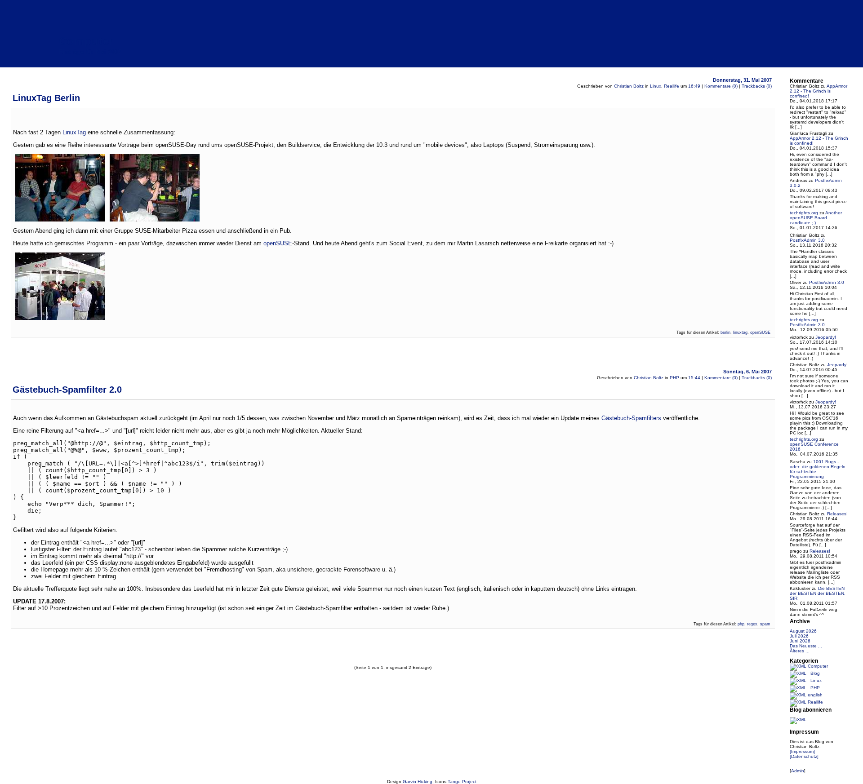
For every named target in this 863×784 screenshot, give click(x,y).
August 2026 (803, 631)
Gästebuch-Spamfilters (631, 418)
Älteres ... (800, 650)
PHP (674, 377)
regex (752, 624)
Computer (86, 41)
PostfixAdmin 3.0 (807, 240)
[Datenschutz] (804, 756)
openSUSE (277, 243)
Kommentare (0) (721, 86)
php (741, 624)
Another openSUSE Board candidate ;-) (816, 217)
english (815, 694)
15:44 (694, 377)
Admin (797, 770)
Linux (655, 86)
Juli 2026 (799, 635)
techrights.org (804, 212)
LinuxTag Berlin (46, 98)
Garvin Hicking (417, 781)
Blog (815, 673)
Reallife (671, 86)
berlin (725, 332)
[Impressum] (802, 751)
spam (765, 624)
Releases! (837, 513)
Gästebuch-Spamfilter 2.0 (67, 389)
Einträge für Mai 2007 (90, 52)
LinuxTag (74, 132)
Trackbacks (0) (757, 86)
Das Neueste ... (806, 645)
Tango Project (462, 781)
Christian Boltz (629, 86)
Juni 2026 (800, 640)
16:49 (694, 86)
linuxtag (740, 332)
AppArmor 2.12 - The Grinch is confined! (818, 91)
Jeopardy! (825, 337)
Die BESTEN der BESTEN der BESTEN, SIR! (817, 593)
